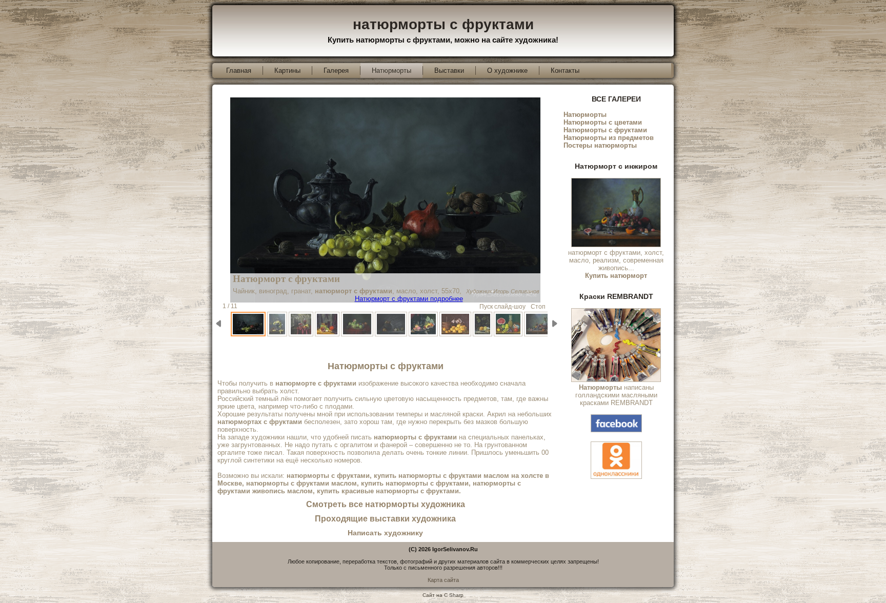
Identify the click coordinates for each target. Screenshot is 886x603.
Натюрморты (391, 70)
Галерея (336, 70)
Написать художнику (385, 533)
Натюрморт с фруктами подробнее (409, 299)
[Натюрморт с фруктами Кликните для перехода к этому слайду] (249, 324)
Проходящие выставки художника (385, 518)
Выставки (449, 70)
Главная (238, 70)
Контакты (565, 70)
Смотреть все (385, 504)
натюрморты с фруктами (443, 24)
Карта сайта (443, 580)
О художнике (507, 70)
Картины (287, 70)
